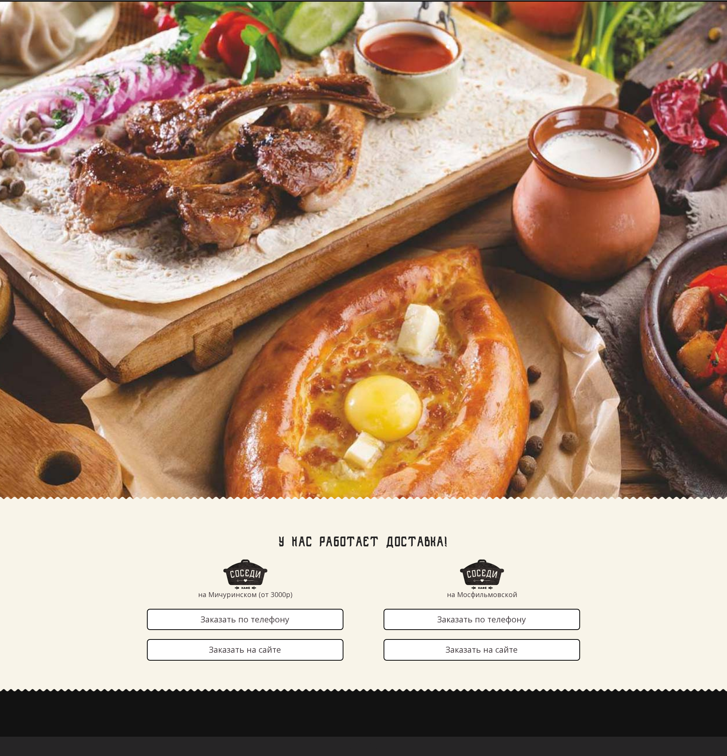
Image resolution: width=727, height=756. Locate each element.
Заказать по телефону (245, 619)
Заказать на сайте (245, 649)
